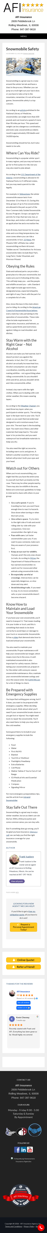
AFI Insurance (23, 992)
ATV (17, 892)
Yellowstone (24, 194)
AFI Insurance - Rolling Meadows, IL (23, 9)
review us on (22, 1008)
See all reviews (23, 1002)
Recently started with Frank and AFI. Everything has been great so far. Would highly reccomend (23, 1032)
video (15, 637)
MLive (33, 558)
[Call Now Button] (41, 1227)
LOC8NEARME (21, 1189)
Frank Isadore (26, 856)
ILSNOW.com (34, 679)
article (23, 110)
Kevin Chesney (22, 1017)
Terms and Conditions (13, 1226)
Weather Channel (28, 406)
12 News (27, 239)
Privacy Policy (29, 1226)
